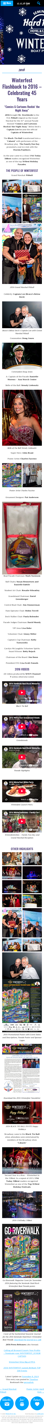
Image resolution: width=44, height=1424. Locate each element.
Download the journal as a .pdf (27, 1339)
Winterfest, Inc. (11, 1414)
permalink (29, 1382)
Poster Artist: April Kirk (35, 1390)
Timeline (33, 1379)
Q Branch (40, 1414)
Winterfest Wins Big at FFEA (22, 1362)
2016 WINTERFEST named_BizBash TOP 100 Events (22, 1369)
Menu (9, 3)
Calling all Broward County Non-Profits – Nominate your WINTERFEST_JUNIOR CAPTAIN (22, 1353)
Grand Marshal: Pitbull (8, 1390)
